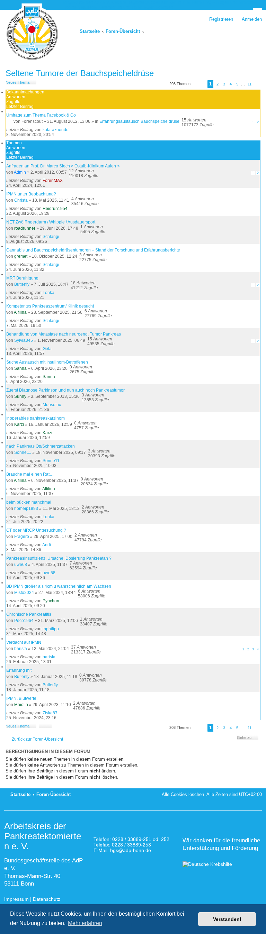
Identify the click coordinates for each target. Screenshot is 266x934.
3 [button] (224, 84)
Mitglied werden (78, 2)
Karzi (19, 424)
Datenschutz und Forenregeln (127, 7)
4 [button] (231, 84)
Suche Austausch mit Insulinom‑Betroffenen (47, 362)
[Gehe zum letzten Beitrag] (73, 129)
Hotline (70, 7)
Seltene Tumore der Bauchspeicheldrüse (80, 73)
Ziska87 (50, 713)
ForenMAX (53, 180)
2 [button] (217, 84)
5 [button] (237, 84)
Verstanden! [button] (227, 919)
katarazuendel (56, 129)
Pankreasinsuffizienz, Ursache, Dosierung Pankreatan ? (59, 558)
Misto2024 (24, 592)
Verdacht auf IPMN (23, 642)
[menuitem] (249, 19)
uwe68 (20, 564)
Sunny (20, 396)
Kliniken (169, 2)
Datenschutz (46, 899)
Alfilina (20, 312)
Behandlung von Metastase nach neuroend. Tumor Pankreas (63, 334)
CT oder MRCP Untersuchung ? (36, 530)
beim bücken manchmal (28, 502)
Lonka (48, 292)
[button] (198, 85)
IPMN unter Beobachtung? (31, 194)
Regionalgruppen (143, 2)
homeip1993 (26, 508)
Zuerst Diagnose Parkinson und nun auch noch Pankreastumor (65, 390)
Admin (20, 172)
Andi (46, 544)
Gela (47, 348)
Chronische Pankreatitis (28, 614)
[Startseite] (32, 32)
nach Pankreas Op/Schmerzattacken (40, 446)
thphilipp (51, 628)
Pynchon (51, 600)
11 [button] (249, 84)
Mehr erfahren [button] (85, 923)
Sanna (20, 368)
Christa (21, 200)
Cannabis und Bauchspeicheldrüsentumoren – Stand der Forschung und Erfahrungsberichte (93, 250)
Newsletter (88, 7)
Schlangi (51, 236)
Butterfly (21, 284)
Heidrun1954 (55, 208)
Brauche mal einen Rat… (30, 474)
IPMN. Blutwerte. (21, 698)
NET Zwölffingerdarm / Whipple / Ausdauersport (50, 222)
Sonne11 (22, 452)
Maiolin (21, 704)
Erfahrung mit (19, 670)
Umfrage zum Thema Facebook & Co (41, 115)
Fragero (21, 536)
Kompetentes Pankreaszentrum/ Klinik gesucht (50, 306)
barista (20, 648)
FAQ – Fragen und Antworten (230, 2)
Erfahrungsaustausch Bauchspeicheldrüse (139, 121)
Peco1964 (24, 620)
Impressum (16, 899)
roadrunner (24, 228)
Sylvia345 (23, 340)
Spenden (164, 7)
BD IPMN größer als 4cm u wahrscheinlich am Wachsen (58, 586)
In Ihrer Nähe (190, 2)
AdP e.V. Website (110, 2)
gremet (20, 256)
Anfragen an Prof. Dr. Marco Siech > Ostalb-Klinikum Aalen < (62, 166)
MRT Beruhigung (22, 278)
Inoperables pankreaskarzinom (35, 418)
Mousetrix (52, 404)
